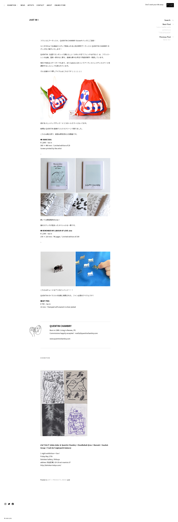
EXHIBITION (11, 5)
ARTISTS (31, 5)
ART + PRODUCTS (54, 480)
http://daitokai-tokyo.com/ (50, 465)
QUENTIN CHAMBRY (68, 40)
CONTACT (40, 5)
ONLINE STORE (60, 5)
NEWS (23, 5)
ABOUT (49, 5)
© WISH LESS (8, 518)
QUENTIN (44, 54)
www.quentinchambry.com (60, 338)
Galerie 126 (74, 63)
